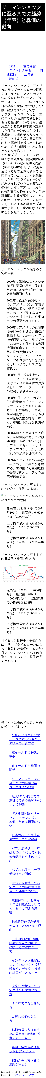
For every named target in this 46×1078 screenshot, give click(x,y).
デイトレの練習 (20, 70)
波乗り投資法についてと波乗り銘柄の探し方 (25, 990)
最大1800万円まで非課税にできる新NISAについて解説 (25, 800)
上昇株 (28, 74)
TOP (12, 66)
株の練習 (29, 66)
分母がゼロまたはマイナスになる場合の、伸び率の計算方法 (25, 739)
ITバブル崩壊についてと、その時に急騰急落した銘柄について (25, 887)
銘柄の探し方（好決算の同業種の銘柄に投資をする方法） (24, 1034)
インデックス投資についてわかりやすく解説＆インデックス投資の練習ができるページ (25, 968)
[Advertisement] (23, 47)
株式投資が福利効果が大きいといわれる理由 (25, 926)
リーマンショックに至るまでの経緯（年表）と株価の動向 (24, 783)
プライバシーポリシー (26, 1075)
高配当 (13, 78)
